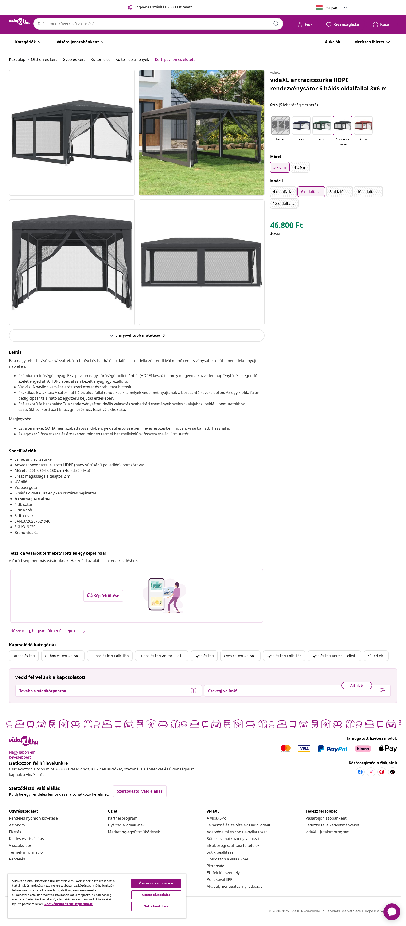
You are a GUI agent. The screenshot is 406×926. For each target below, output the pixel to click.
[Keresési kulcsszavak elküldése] (276, 23)
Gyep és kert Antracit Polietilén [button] (336, 656)
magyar (331, 7)
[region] (97, 896)
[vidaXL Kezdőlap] (19, 21)
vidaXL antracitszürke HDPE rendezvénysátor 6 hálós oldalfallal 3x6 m (328, 84)
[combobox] (158, 24)
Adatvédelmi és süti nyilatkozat (68, 904)
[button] (280, 131)
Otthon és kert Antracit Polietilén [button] (163, 656)
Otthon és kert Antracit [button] (63, 656)
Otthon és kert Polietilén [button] (110, 656)
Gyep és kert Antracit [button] (240, 656)
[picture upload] (164, 596)
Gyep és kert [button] (204, 656)
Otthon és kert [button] (23, 656)
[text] (286, 226)
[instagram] (371, 772)
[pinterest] (381, 772)
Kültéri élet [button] (376, 656)
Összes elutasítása (156, 895)
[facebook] (360, 772)
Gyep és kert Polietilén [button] (284, 656)
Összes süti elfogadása (156, 883)
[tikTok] (392, 772)
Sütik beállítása (220, 852)
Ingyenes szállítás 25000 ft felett (163, 7)
